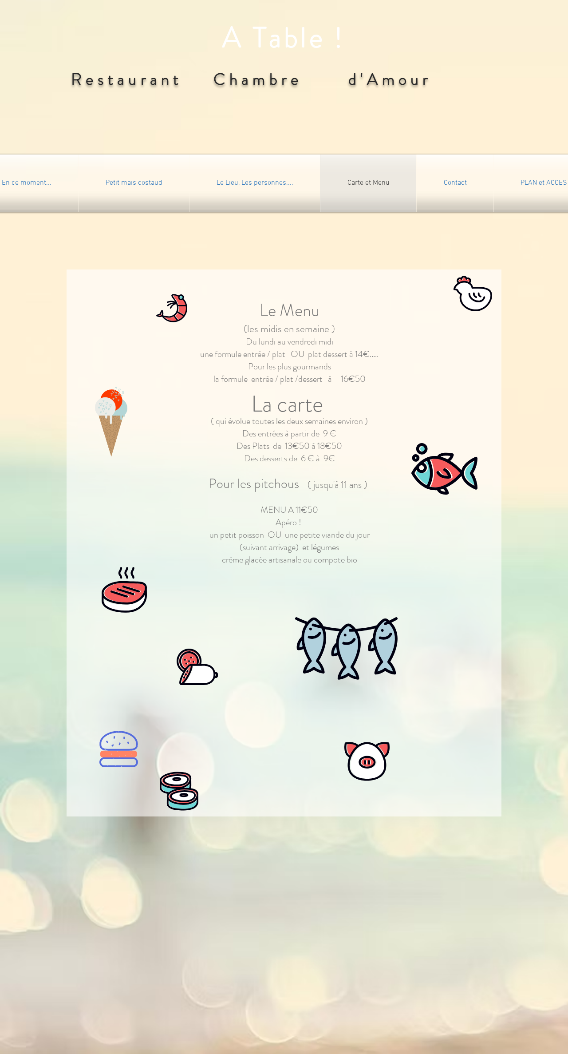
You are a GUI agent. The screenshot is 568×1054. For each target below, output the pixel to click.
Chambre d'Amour (318, 79)
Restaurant (138, 79)
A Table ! (284, 37)
